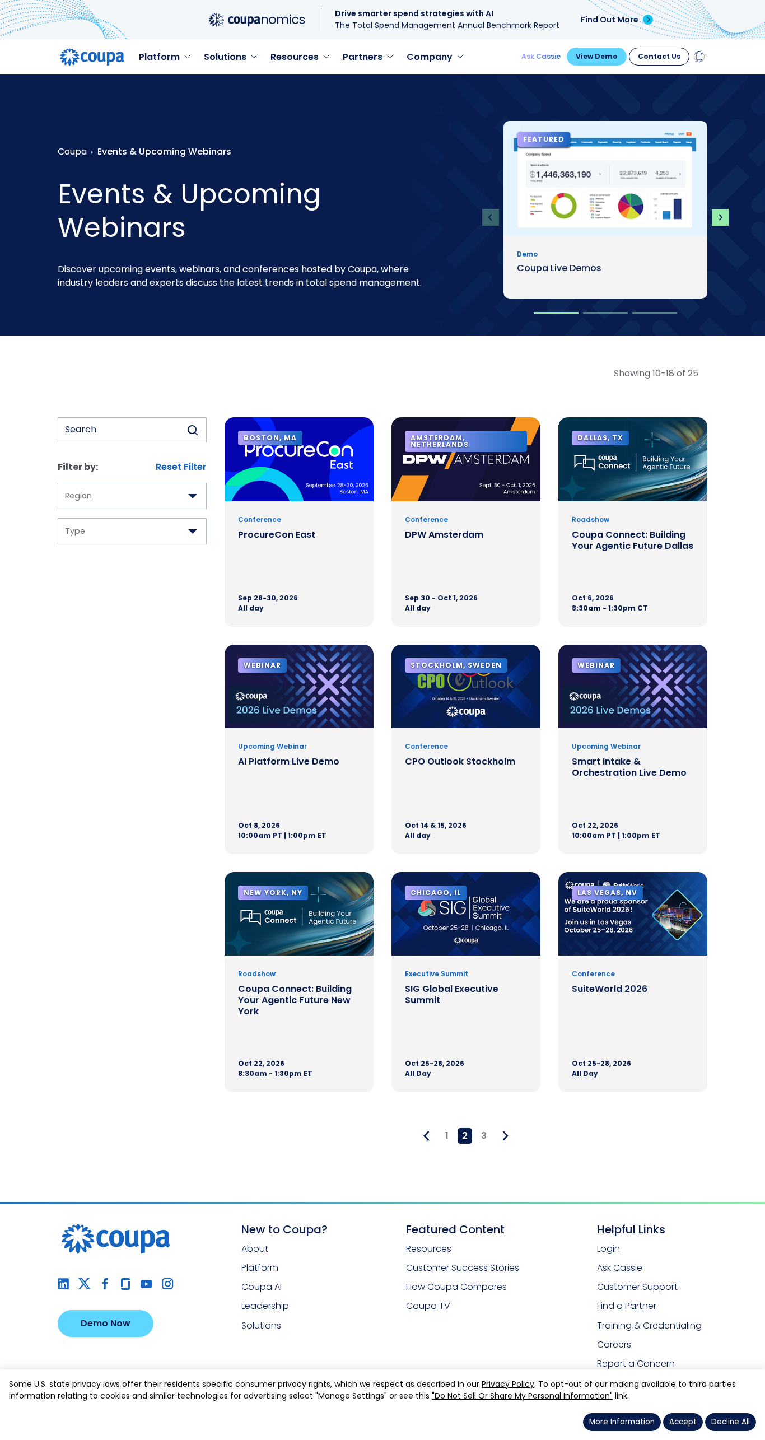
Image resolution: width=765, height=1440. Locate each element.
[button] (556, 313)
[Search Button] (193, 429)
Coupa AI (261, 1286)
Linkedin (63, 1284)
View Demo (597, 56)
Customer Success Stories (462, 1267)
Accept (683, 1421)
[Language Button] (699, 56)
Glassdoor (126, 1284)
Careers (614, 1344)
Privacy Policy (508, 1384)
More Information (622, 1421)
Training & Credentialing (649, 1325)
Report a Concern (636, 1363)
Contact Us (659, 56)
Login (608, 1248)
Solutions (261, 1325)
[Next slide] (720, 217)
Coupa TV (428, 1305)
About (254, 1248)
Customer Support (637, 1286)
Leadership (265, 1305)
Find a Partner (626, 1305)
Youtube (146, 1284)
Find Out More (609, 19)
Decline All (730, 1421)
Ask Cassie (541, 56)
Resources (428, 1248)
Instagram (167, 1284)
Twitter (84, 1284)
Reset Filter (181, 466)
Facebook (105, 1284)
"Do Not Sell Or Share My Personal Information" (522, 1395)
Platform (259, 1267)
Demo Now (105, 1323)
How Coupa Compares (456, 1286)
